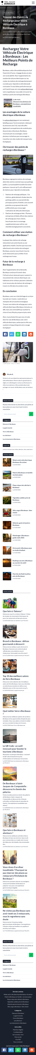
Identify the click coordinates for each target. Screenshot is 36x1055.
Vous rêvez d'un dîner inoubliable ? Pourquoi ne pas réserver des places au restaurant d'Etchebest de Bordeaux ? (15, 873)
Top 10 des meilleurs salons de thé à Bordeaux (15, 677)
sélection (20, 449)
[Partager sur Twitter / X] (11, 334)
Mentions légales (18, 1029)
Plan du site (18, 1037)
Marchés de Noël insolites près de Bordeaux (22, 575)
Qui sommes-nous (18, 1034)
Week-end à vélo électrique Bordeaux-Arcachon (22, 461)
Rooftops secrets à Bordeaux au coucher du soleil (23, 562)
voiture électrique (27, 89)
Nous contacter (18, 1042)
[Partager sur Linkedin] (24, 334)
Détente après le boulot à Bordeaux (21, 524)
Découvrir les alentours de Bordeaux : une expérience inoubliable (22, 104)
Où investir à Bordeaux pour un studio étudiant (22, 549)
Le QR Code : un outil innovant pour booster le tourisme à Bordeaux (14, 749)
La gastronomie (7, 428)
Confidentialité (18, 1032)
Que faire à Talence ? (12, 611)
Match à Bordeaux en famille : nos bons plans (23, 474)
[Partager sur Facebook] (5, 334)
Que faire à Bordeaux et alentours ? (14, 831)
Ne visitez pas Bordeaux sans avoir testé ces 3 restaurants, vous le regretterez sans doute (16, 915)
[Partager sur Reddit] (30, 334)
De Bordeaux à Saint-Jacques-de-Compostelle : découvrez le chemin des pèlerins (15, 787)
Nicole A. (17, 37)
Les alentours (7, 435)
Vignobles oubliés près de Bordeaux (21, 499)
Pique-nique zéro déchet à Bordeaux (22, 486)
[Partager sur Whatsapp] (18, 334)
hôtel (16, 449)
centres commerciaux (9, 449)
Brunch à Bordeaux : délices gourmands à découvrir (16, 642)
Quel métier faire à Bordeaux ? (16, 712)
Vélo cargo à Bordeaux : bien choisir (22, 511)
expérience (30, 449)
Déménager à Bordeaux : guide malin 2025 (21, 537)
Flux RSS (18, 1039)
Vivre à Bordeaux (9, 13)
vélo (25, 449)
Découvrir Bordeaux (9, 424)
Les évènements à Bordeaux (11, 439)
